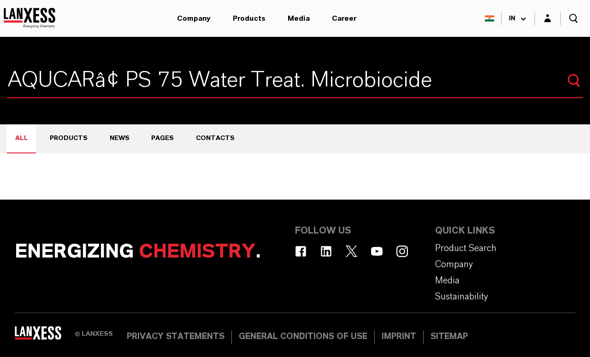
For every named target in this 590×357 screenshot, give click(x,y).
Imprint (399, 337)
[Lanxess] (45, 336)
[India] (490, 18)
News (120, 138)
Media (299, 18)
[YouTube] (377, 251)
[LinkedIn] (326, 251)
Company (194, 18)
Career (344, 18)
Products (249, 18)
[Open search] (573, 18)
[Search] (574, 80)
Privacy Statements (175, 337)
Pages (162, 138)
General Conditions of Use (303, 337)
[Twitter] (351, 251)
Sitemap (449, 337)
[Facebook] (301, 251)
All (21, 138)
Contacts (215, 138)
